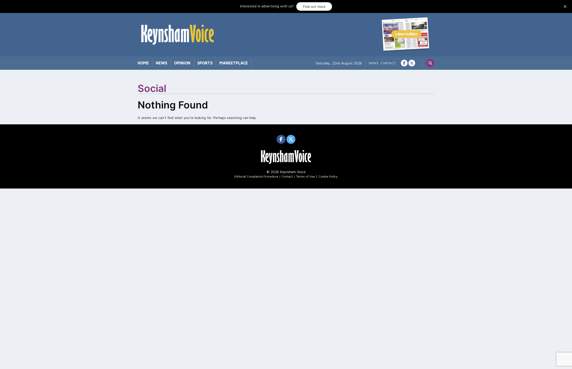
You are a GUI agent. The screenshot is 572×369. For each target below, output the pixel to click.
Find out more (314, 6)
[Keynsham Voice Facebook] (404, 63)
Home (143, 63)
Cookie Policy (328, 176)
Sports (204, 63)
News (161, 63)
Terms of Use (305, 176)
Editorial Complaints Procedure (256, 176)
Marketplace (233, 63)
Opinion (182, 63)
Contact (388, 63)
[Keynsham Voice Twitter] (411, 63)
